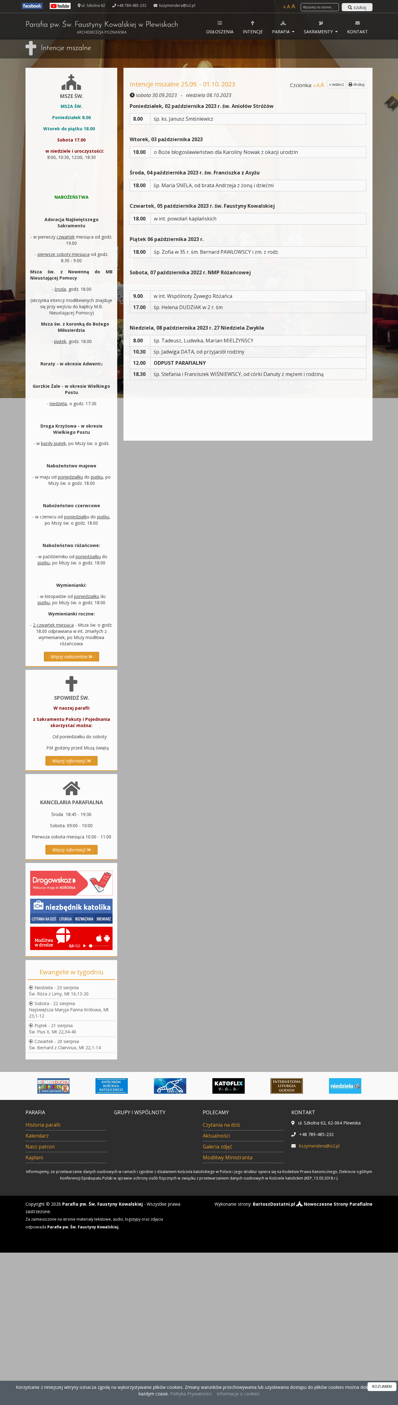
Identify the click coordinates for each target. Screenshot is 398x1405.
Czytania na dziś (221, 1124)
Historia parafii (42, 1124)
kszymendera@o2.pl (176, 5)
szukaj (359, 7)
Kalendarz (37, 1135)
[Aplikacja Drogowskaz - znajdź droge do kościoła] (71, 883)
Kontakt (357, 32)
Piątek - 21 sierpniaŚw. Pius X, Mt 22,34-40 (52, 1028)
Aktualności (216, 1135)
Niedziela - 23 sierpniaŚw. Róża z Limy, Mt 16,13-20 (59, 991)
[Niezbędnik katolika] (71, 911)
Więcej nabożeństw (70, 657)
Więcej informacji (69, 761)
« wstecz (336, 84)
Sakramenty (319, 32)
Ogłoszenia (220, 32)
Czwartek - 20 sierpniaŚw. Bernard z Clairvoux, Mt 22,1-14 (65, 1044)
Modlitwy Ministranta (227, 1157)
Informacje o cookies (238, 1394)
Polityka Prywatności (190, 1394)
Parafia (281, 32)
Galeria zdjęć (217, 1146)
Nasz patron (40, 1146)
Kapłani (34, 1157)
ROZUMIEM (382, 1386)
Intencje (253, 32)
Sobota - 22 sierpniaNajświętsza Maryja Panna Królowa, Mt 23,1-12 (69, 1009)
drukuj (358, 84)
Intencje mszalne (66, 48)
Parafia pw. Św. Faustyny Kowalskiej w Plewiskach (101, 28)
